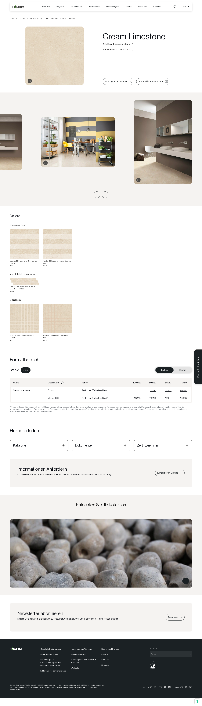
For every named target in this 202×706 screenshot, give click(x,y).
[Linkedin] (169, 687)
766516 (153, 398)
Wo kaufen (75, 668)
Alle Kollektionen (36, 18)
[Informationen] (62, 382)
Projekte (60, 6)
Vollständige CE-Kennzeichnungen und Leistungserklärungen (50, 663)
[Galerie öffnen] (30, 81)
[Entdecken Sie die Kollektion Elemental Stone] (101, 553)
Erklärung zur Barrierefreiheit (53, 671)
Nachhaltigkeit (112, 6)
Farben (164, 370)
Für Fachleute (76, 6)
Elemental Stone (52, 18)
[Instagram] (151, 687)
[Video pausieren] (185, 581)
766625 (183, 390)
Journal (128, 6)
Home (12, 18)
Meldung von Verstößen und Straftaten (83, 661)
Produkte (46, 6)
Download (142, 6)
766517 (153, 390)
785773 (137, 398)
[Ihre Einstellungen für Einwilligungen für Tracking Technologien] (197, 701)
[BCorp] (153, 668)
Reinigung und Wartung (81, 649)
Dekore (182, 370)
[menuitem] (46, 7)
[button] (97, 194)
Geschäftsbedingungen (50, 649)
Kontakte (157, 6)
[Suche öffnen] (175, 6)
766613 (183, 398)
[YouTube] (160, 687)
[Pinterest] (155, 687)
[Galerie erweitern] (45, 163)
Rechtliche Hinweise (110, 649)
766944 (168, 398)
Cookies (105, 660)
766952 (168, 390)
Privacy (104, 654)
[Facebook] (165, 687)
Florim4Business (78, 654)
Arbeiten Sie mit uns (49, 654)
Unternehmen (94, 6)
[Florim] (18, 6)
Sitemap (105, 665)
